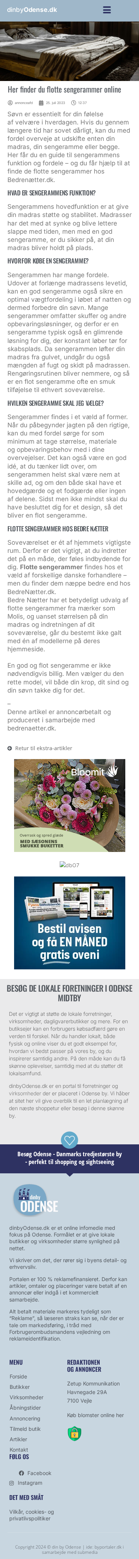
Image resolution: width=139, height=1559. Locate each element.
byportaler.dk (108, 1547)
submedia (87, 1552)
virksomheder (25, 1093)
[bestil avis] (69, 967)
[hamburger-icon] (107, 11)
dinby (32, 9)
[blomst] (69, 850)
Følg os (19, 1456)
